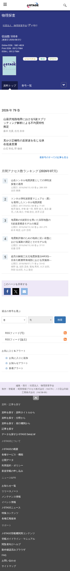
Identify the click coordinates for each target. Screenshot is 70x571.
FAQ (4, 555)
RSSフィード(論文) (16, 339)
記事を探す (8, 428)
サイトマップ (9, 566)
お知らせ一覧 (9, 485)
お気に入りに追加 (18, 358)
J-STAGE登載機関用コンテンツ (18, 533)
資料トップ (9, 85)
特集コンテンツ (10, 513)
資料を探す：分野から (13, 417)
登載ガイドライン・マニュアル (18, 538)
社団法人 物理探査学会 (15, 25)
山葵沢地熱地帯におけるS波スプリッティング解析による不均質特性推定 (24, 122)
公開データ (8, 460)
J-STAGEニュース (11, 507)
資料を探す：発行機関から (16, 423)
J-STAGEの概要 (10, 449)
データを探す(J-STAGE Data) (17, 434)
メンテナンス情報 (11, 496)
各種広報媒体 (9, 518)
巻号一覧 (27, 85)
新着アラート (16, 368)
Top (36, 398)
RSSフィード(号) (14, 333)
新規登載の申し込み (12, 470)
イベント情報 (9, 502)
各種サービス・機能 (12, 454)
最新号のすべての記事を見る (54, 157)
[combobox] (14, 319)
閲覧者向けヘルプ (11, 544)
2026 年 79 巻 (11, 110)
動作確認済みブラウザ (13, 549)
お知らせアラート (18, 363)
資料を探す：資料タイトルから (18, 412)
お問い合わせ (9, 560)
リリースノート (10, 491)
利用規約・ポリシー (12, 465)
